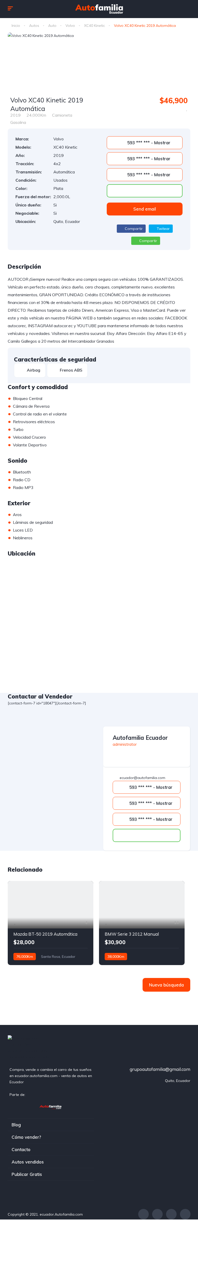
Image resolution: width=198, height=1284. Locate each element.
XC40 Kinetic (94, 25)
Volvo (70, 25)
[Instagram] (171, 1214)
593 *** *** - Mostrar (148, 142)
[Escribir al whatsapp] (145, 190)
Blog (16, 1124)
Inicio (16, 25)
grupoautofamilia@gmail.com (160, 1069)
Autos (34, 25)
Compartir (133, 228)
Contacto (21, 1149)
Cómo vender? (26, 1137)
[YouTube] (185, 1214)
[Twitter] (157, 1214)
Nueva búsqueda (166, 985)
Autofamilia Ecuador (140, 737)
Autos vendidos (28, 1162)
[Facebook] (143, 1214)
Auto (52, 25)
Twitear (163, 228)
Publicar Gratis (27, 1174)
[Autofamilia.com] (50, 1107)
